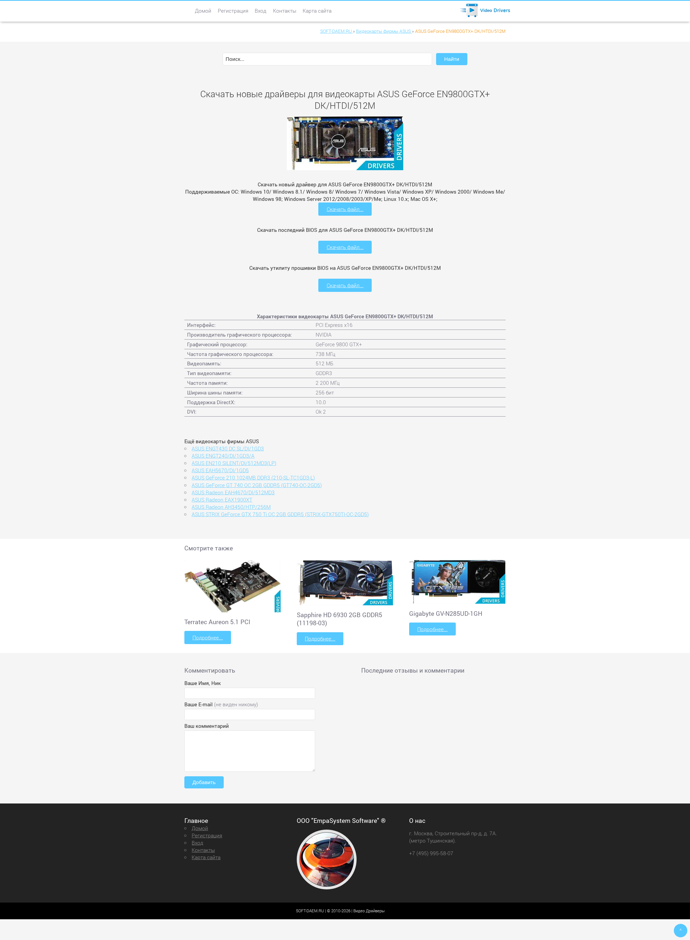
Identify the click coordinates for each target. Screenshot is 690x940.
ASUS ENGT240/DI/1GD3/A (223, 455)
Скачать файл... (345, 209)
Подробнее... (207, 637)
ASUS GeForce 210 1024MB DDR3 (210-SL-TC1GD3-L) (253, 477)
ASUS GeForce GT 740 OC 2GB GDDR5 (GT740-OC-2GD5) (257, 485)
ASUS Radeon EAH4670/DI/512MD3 (233, 492)
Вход (260, 10)
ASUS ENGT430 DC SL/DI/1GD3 (228, 448)
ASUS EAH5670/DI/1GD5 (220, 470)
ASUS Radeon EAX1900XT (222, 499)
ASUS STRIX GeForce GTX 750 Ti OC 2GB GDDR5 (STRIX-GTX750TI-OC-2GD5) (280, 514)
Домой (203, 10)
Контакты (284, 10)
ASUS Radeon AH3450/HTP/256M (231, 507)
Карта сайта (317, 10)
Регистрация (233, 10)
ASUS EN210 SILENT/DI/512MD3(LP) (234, 463)
